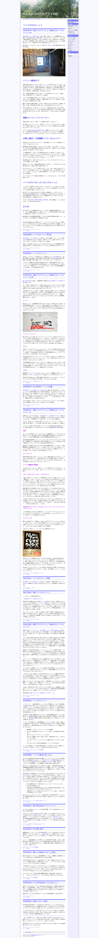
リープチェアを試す (71, 33)
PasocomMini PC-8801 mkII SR (36, 130)
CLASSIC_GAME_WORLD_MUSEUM (38, 199)
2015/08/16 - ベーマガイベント (35, 700)
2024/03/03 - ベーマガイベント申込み (37, 234)
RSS (33, 936)
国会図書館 (41, 749)
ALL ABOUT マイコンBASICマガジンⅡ (32, 581)
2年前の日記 (57, 427)
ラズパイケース (49, 308)
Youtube (46, 834)
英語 (69, 46)
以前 (24, 630)
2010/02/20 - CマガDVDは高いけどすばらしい (40, 882)
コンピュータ (70, 39)
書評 (69, 48)
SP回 (53, 45)
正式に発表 (56, 256)
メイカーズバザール (33, 373)
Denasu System (25, 18)
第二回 (49, 45)
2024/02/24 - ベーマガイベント (35, 253)
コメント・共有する (26, 230)
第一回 (45, 45)
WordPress (29, 936)
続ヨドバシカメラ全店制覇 (72, 30)
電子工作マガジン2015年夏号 (49, 760)
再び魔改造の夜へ (71, 31)
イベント (61, 769)
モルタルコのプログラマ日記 (34, 18)
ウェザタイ (40, 365)
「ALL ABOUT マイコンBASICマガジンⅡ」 (49, 415)
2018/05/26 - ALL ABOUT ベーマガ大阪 (37, 387)
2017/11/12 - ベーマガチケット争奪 (36, 578)
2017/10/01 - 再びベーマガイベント (36, 592)
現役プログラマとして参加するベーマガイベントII (42, 692)
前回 (50, 725)
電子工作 (69, 44)
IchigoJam (33, 761)
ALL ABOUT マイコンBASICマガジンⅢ (32, 36)
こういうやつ (50, 157)
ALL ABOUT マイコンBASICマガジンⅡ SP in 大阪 (35, 390)
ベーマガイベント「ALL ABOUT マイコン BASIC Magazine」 (45, 630)
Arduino (37, 800)
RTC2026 (69, 28)
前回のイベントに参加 (43, 601)
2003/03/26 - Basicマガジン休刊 (35, 901)
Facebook (32, 718)
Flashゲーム (70, 41)
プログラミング (70, 37)
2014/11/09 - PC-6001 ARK (33, 829)
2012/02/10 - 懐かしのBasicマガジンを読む (39, 852)
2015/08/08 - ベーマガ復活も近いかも (37, 755)
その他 (69, 50)
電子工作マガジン (57, 816)
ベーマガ (37, 229)
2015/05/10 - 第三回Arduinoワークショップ (39, 806)
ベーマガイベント (27, 704)
